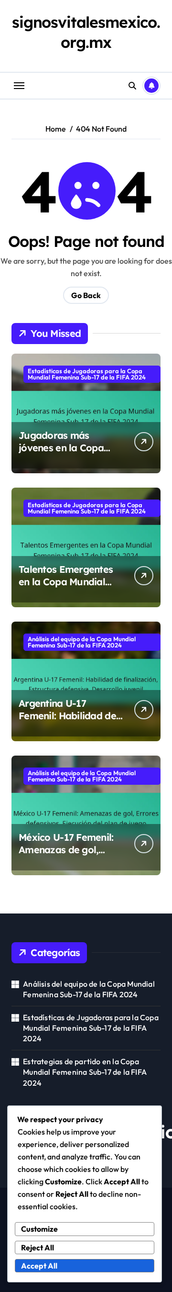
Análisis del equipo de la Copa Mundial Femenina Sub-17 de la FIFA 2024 (82, 642)
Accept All (39, 1265)
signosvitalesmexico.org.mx (86, 32)
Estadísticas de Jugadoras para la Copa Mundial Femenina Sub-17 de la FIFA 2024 (87, 374)
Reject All (37, 1247)
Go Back (86, 295)
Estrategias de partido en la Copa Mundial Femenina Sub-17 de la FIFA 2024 (85, 1072)
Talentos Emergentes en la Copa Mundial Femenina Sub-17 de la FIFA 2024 (70, 588)
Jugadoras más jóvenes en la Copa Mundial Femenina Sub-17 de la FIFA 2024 (71, 454)
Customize (39, 1229)
